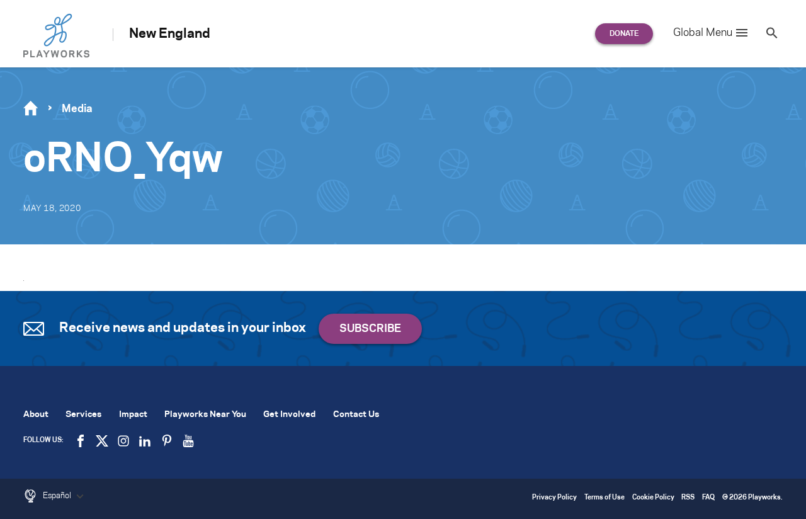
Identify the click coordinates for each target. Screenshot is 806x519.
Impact (133, 415)
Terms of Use (604, 498)
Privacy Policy (554, 498)
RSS (688, 498)
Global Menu (702, 33)
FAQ (708, 498)
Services (83, 415)
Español (58, 495)
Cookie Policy (653, 498)
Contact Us (356, 415)
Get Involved (289, 415)
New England (169, 34)
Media (77, 109)
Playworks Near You (205, 415)
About (35, 415)
